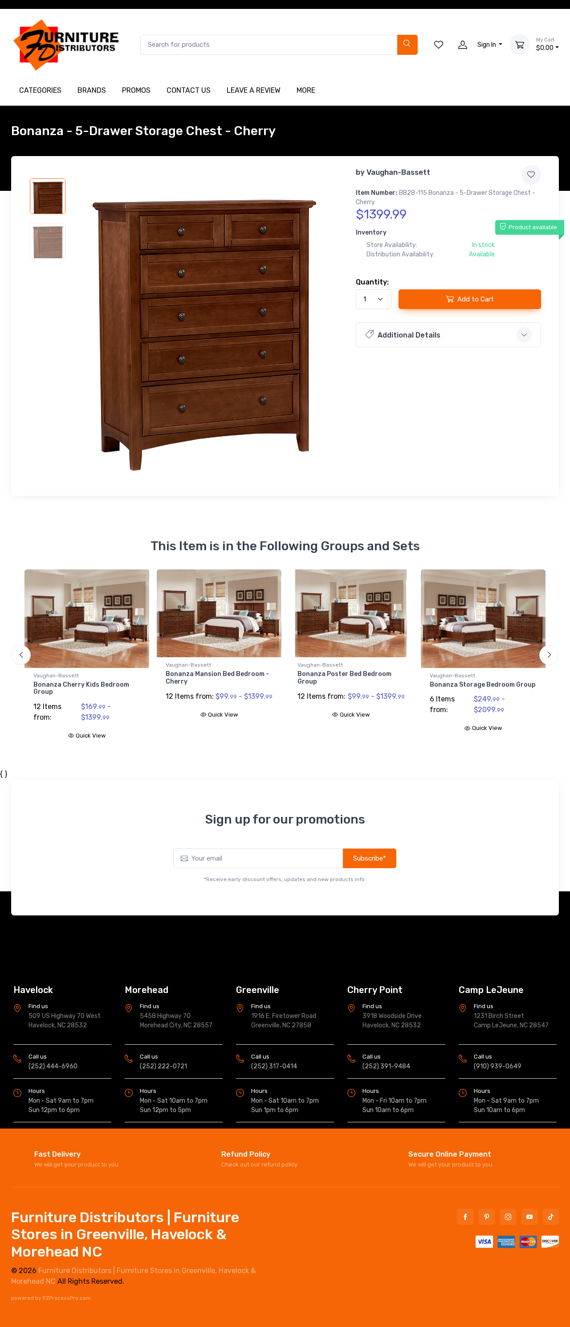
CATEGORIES (40, 90)
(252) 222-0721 (163, 1066)
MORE (306, 90)
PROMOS (136, 90)
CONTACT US (189, 90)
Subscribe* (369, 851)
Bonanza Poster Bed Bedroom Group (213, 677)
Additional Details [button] (409, 335)
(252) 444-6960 (52, 1066)
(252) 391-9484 (386, 1066)
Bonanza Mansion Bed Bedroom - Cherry (85, 677)
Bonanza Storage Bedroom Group (350, 684)
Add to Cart (475, 299)
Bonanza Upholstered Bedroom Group (479, 688)
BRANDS (91, 90)
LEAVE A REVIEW (254, 90)
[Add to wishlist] (531, 175)
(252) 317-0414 (274, 1066)
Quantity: (372, 282)
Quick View (91, 714)
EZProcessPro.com (67, 1298)
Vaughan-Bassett (398, 172)
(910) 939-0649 (497, 1066)
